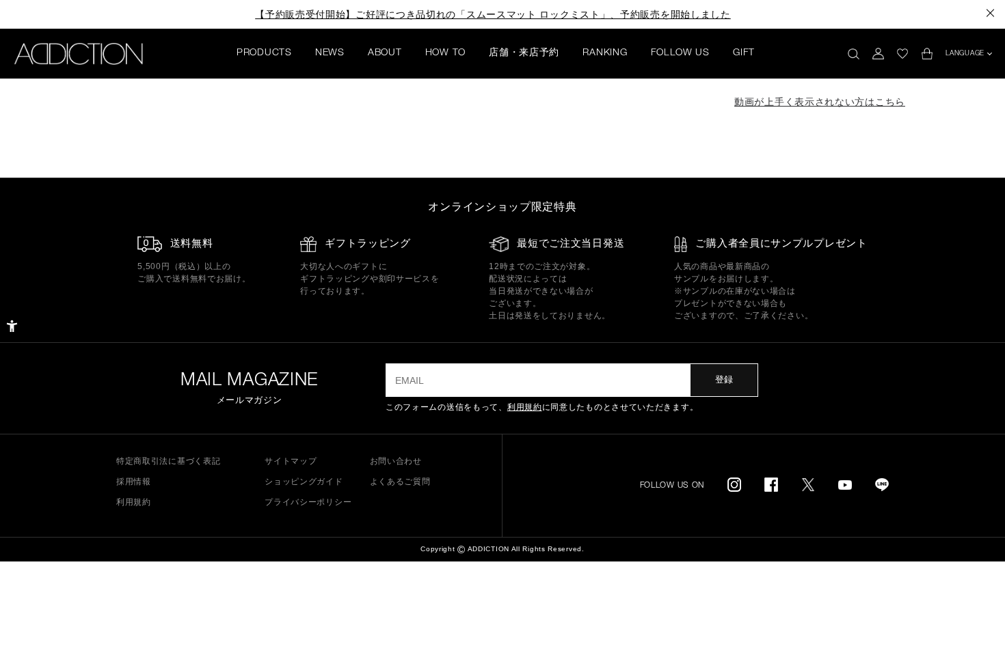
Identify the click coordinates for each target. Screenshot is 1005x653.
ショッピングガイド (304, 481)
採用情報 (133, 481)
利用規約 (524, 407)
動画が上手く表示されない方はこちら (819, 101)
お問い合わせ (396, 461)
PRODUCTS (264, 53)
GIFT (744, 53)
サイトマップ (291, 461)
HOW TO (445, 53)
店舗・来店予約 (524, 53)
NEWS (330, 53)
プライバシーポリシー (308, 502)
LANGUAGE (965, 54)
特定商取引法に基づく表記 (168, 461)
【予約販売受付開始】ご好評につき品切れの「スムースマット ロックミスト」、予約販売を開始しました (493, 14)
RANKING (604, 53)
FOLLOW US (680, 53)
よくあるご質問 (400, 481)
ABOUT (385, 53)
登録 (724, 379)
